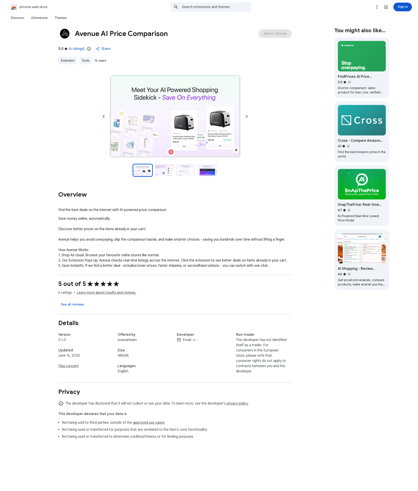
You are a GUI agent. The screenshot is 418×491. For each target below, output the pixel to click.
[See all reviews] (72, 304)
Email (187, 340)
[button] (386, 7)
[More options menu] (376, 7)
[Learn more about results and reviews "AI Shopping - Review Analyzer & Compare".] (349, 274)
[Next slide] (246, 116)
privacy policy (237, 403)
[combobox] (216, 7)
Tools (85, 60)
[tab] (17, 18)
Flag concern (68, 366)
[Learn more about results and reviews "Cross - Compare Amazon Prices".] (348, 146)
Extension (68, 60)
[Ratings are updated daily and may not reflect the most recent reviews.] (88, 48)
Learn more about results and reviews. (106, 292)
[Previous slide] (103, 116)
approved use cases (149, 422)
